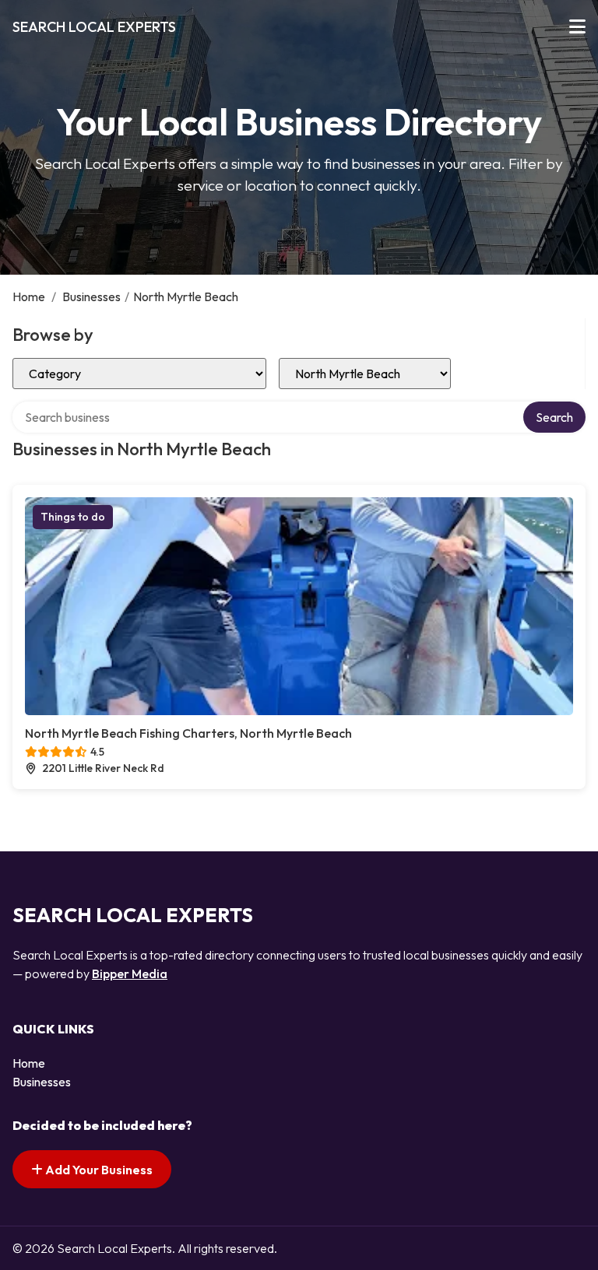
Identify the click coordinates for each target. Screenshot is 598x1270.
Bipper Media (129, 973)
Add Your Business (98, 1169)
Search (554, 417)
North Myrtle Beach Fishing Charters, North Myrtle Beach (188, 733)
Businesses (91, 296)
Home (28, 296)
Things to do (72, 517)
